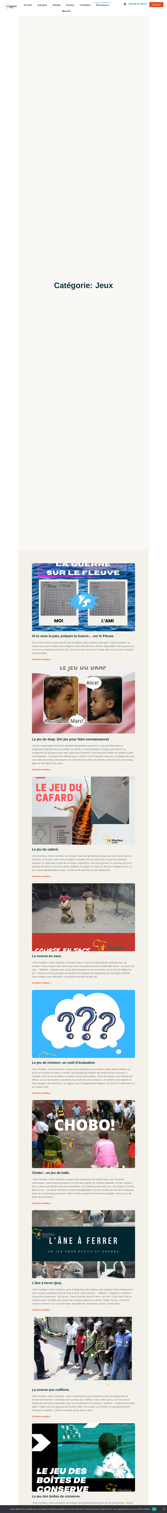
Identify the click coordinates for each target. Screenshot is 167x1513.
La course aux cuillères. (51, 1390)
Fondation (85, 5)
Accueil (28, 5)
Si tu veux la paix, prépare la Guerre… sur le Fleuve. (73, 636)
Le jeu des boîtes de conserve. (56, 1496)
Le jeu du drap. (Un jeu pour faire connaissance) (70, 739)
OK (154, 1509)
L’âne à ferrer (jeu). (47, 1283)
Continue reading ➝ (41, 659)
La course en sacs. (47, 956)
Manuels (66, 11)
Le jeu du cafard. (45, 849)
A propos (42, 5)
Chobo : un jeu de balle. (51, 1173)
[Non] (163, 1509)
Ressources (102, 5)
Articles (57, 5)
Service (70, 5)
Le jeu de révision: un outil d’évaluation (64, 1063)
